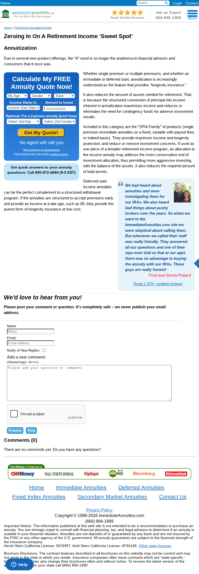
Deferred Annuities (141, 487)
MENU (192, 18)
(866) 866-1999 (99, 521)
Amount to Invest (59, 102)
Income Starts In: (23, 102)
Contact (192, 3)
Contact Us (173, 497)
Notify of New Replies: (24, 350)
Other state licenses (155, 546)
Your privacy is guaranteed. (41, 149)
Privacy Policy (99, 510)
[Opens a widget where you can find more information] (19, 564)
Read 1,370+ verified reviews (158, 284)
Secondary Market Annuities (112, 497)
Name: (12, 326)
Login (177, 3)
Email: (12, 338)
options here (59, 154)
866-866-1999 (168, 18)
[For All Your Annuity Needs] (28, 13)
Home (5, 3)
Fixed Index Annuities (39, 497)
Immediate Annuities (81, 487)
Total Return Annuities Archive (33, 27)
